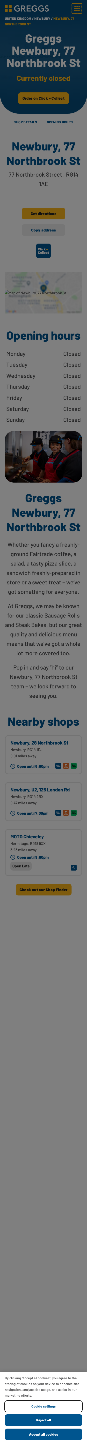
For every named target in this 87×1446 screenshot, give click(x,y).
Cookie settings (43, 1406)
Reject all (43, 1420)
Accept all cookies (43, 1434)
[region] (43, 1409)
